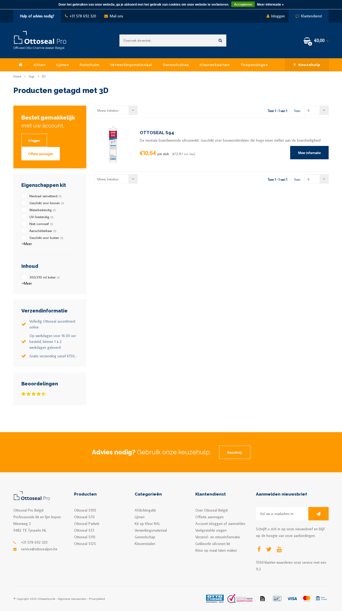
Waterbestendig (42, 210)
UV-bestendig (41, 217)
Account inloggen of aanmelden (220, 523)
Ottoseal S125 (85, 543)
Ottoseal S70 (84, 517)
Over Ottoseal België (211, 510)
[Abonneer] (318, 513)
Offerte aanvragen (40, 154)
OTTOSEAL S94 (157, 132)
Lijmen (62, 65)
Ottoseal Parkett (86, 523)
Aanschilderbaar (42, 231)
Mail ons (116, 16)
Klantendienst (311, 16)
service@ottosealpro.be (39, 549)
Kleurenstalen (145, 543)
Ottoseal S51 (84, 530)
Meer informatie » (270, 4)
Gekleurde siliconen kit (212, 543)
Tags (31, 76)
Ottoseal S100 (85, 510)
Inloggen (278, 16)
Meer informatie (309, 152)
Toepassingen (254, 65)
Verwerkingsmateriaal (131, 65)
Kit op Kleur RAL (147, 523)
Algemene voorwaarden (72, 599)
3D (44, 76)
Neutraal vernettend (45, 196)
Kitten (40, 65)
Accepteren (243, 4)
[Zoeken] (220, 40)
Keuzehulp (309, 65)
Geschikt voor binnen (46, 203)
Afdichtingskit (145, 510)
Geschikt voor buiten (46, 237)
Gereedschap (176, 65)
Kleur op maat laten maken (216, 550)
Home (17, 76)
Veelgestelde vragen (211, 530)
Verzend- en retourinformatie (217, 537)
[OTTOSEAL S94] (113, 144)
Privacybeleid (97, 599)
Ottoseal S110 (84, 537)
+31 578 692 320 (83, 16)
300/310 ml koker (44, 277)
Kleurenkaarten (215, 65)
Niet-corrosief (41, 224)
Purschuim (89, 65)
